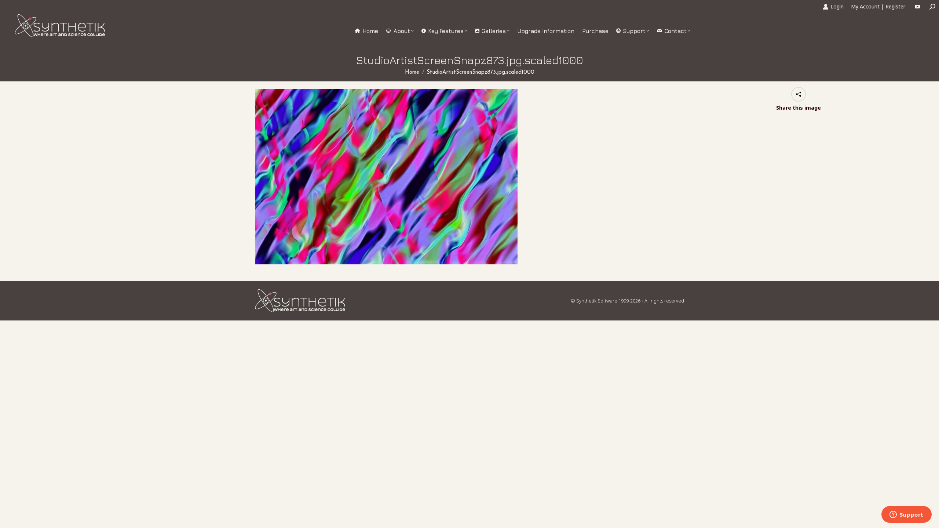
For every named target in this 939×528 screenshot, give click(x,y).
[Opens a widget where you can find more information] (906, 515)
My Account (865, 6)
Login (837, 6)
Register (895, 6)
